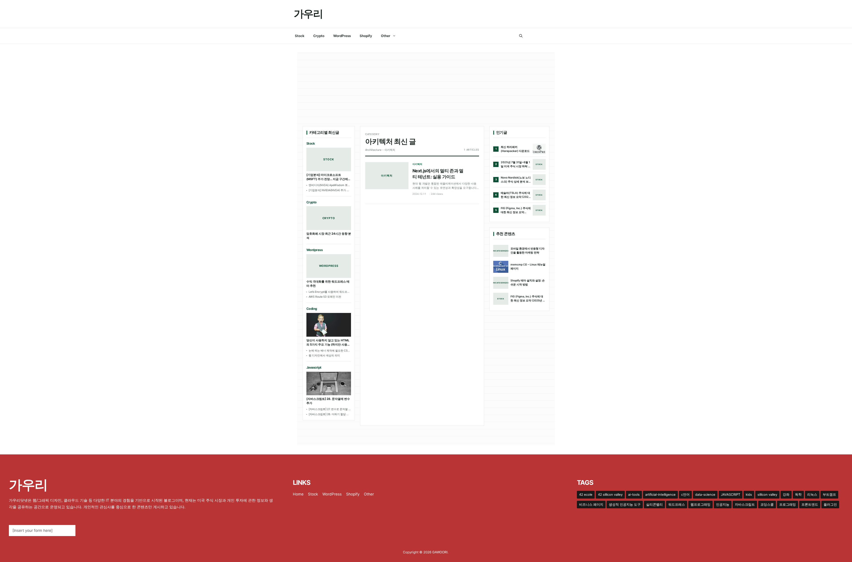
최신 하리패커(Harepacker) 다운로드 (515, 149)
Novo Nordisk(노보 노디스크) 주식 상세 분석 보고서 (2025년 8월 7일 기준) (516, 179)
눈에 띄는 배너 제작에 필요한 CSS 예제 (329, 351)
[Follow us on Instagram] (547, 36)
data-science (705, 495)
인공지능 (722, 505)
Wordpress (314, 250)
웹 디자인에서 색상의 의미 (324, 355)
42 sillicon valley (610, 495)
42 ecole (585, 495)
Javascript (313, 367)
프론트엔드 (809, 505)
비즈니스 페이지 (591, 505)
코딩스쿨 (767, 505)
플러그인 (830, 505)
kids (749, 495)
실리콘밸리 (654, 505)
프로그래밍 (787, 505)
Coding (311, 308)
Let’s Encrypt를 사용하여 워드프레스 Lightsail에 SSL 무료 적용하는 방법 (329, 292)
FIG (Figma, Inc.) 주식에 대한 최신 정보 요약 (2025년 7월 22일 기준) (516, 210)
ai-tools (634, 495)
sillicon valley (767, 495)
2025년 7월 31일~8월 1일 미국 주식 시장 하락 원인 (516, 164)
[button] (521, 36)
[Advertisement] (426, 93)
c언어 (685, 495)
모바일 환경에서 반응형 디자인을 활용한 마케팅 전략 (527, 250)
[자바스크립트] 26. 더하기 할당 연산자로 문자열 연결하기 (329, 414)
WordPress (342, 36)
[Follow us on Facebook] (529, 36)
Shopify (366, 36)
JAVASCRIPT (730, 495)
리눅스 (812, 495)
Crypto (318, 36)
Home (298, 494)
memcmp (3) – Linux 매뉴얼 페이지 (528, 266)
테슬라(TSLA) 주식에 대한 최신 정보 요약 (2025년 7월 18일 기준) (515, 195)
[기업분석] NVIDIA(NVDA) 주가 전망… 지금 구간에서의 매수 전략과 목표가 (329, 190)
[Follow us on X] (538, 36)
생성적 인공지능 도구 (625, 505)
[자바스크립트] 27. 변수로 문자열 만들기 (330, 409)
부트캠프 (829, 495)
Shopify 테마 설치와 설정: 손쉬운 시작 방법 (528, 282)
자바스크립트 (745, 505)
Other (385, 36)
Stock (299, 36)
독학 (798, 495)
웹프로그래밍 (700, 505)
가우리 (308, 14)
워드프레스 (676, 505)
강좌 (786, 495)
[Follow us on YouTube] (556, 36)
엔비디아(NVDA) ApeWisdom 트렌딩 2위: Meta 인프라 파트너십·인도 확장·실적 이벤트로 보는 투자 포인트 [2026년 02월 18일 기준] (329, 185)
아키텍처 (417, 164)
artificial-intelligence (660, 495)
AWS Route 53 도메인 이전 (325, 296)
